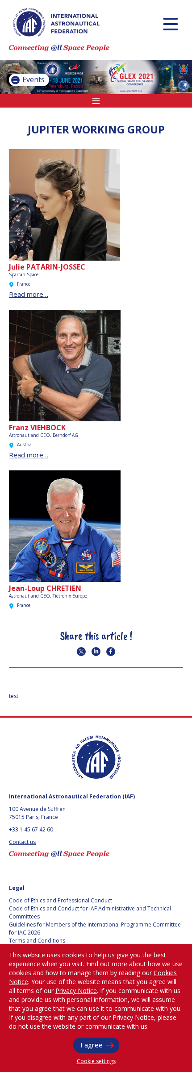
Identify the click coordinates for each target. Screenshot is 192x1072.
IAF (56, 22)
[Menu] (170, 23)
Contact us (22, 842)
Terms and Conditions (37, 940)
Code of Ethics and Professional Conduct (60, 900)
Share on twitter (81, 651)
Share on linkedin (96, 651)
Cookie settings (96, 1061)
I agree (91, 1044)
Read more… (28, 294)
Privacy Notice (76, 990)
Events (33, 79)
